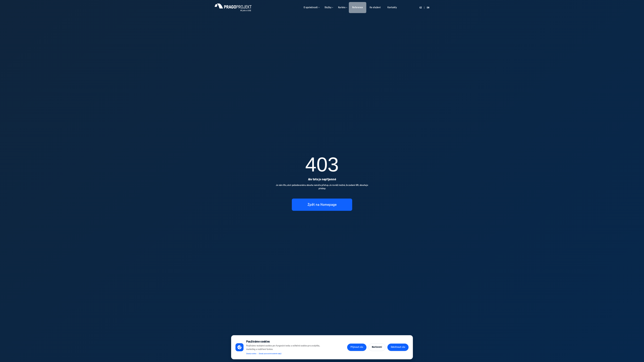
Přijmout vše (357, 347)
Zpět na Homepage (322, 204)
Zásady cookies (251, 353)
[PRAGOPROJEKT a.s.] (233, 8)
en (428, 8)
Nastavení (377, 347)
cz (420, 8)
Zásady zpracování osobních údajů (270, 353)
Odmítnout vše (398, 347)
